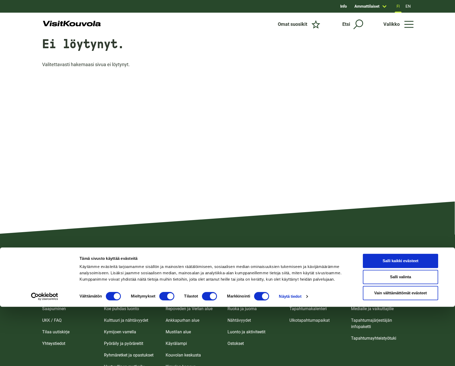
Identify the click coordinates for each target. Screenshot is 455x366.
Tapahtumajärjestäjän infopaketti (371, 323)
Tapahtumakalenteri (308, 308)
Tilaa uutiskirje (56, 331)
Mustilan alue (178, 331)
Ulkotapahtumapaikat (309, 320)
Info (343, 6)
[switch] (166, 296)
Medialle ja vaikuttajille (372, 308)
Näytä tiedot (290, 296)
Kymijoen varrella (120, 331)
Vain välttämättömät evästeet (400, 293)
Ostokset (236, 343)
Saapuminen (54, 308)
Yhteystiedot (53, 343)
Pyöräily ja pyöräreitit (123, 343)
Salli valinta (400, 277)
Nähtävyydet (239, 320)
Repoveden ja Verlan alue (189, 308)
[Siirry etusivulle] (72, 24)
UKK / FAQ (52, 320)
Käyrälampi (176, 343)
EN (408, 6)
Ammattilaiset (366, 6)
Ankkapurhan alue (182, 320)
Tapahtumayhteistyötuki (373, 338)
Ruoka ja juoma (242, 308)
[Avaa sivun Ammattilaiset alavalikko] (384, 6)
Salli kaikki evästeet (400, 261)
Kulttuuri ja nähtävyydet (126, 320)
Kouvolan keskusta (183, 355)
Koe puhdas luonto (121, 308)
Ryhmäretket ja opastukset (129, 355)
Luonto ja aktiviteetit (246, 331)
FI (398, 6)
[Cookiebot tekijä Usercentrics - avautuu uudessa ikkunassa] (45, 296)
